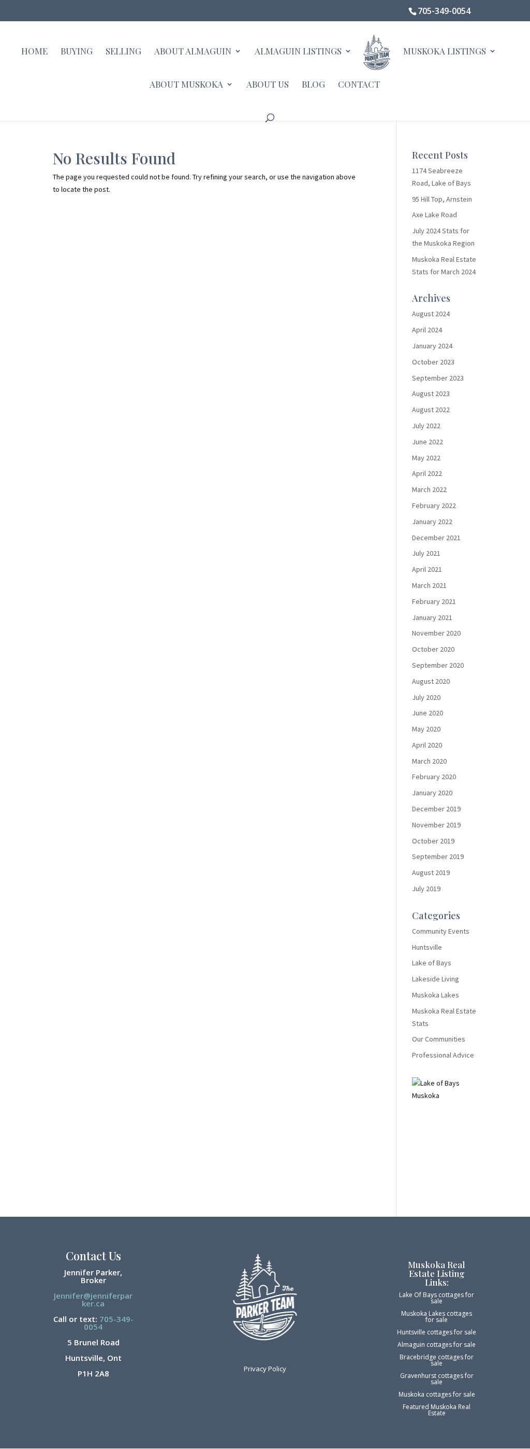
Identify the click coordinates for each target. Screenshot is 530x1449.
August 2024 (431, 313)
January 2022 (432, 521)
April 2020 (427, 745)
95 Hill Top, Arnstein (442, 199)
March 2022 (429, 489)
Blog (313, 85)
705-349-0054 (444, 11)
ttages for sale (454, 1394)
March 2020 (429, 761)
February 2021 (434, 601)
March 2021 (429, 585)
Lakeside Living (435, 978)
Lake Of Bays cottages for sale (436, 1297)
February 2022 (434, 505)
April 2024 (427, 329)
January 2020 (432, 792)
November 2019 (436, 824)
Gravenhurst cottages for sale (437, 1378)
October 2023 (433, 362)
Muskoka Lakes (435, 995)
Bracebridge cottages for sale (437, 1360)
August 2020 (431, 681)
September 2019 (438, 856)
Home (34, 52)
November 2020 (436, 633)
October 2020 (433, 649)
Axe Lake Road (434, 214)
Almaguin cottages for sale (437, 1344)
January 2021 (432, 617)
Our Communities (438, 1039)
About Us (267, 85)
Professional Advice (443, 1055)
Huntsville (427, 947)
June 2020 (427, 713)
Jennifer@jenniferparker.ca (93, 1299)
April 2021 (427, 569)
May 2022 (426, 457)
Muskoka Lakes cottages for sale (436, 1316)
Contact (359, 85)
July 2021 (426, 553)
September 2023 (438, 378)
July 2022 (426, 425)
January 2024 (432, 345)
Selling (123, 52)
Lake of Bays (431, 962)
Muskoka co (416, 1394)
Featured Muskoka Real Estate (436, 1409)
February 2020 (434, 776)
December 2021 (436, 537)
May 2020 (426, 729)
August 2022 (431, 409)
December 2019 (436, 808)
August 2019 (431, 872)
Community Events (440, 931)
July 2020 (426, 697)
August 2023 (431, 393)
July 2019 (426, 888)
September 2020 (438, 665)
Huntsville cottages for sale (436, 1332)
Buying (77, 52)
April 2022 (427, 473)
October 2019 (433, 841)
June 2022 (427, 441)
